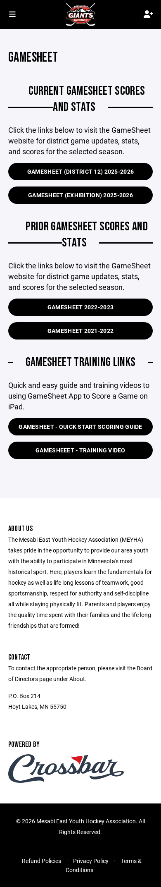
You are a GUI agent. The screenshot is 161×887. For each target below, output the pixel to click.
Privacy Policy (91, 861)
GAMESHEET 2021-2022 (80, 331)
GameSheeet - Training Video (80, 450)
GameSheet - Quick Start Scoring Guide (80, 426)
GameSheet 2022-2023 (80, 307)
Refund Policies (41, 861)
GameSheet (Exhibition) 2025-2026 (80, 195)
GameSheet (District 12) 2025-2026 (80, 171)
